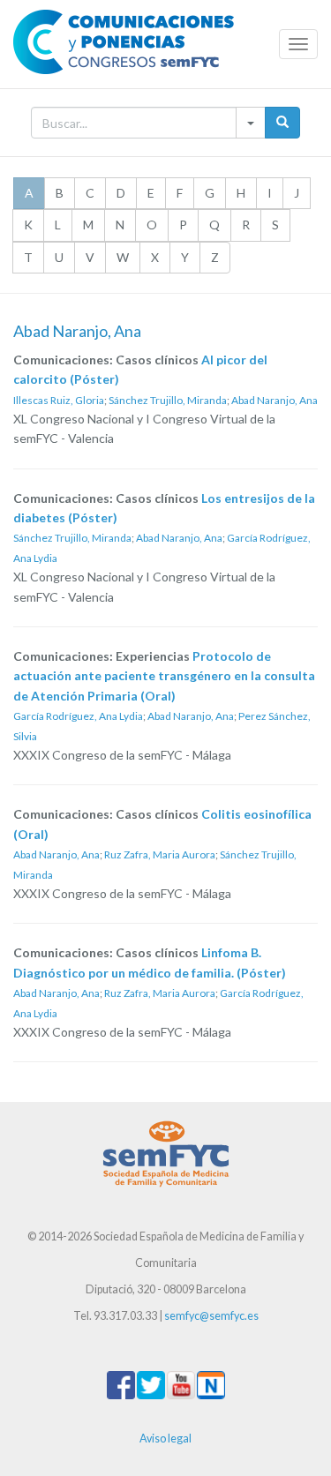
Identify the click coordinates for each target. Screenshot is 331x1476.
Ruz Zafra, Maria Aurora (159, 854)
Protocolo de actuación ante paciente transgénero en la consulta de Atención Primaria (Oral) (164, 675)
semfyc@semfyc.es (211, 1315)
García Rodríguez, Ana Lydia (78, 716)
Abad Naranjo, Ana (274, 400)
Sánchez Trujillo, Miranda (168, 400)
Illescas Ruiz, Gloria (58, 400)
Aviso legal (165, 1438)
